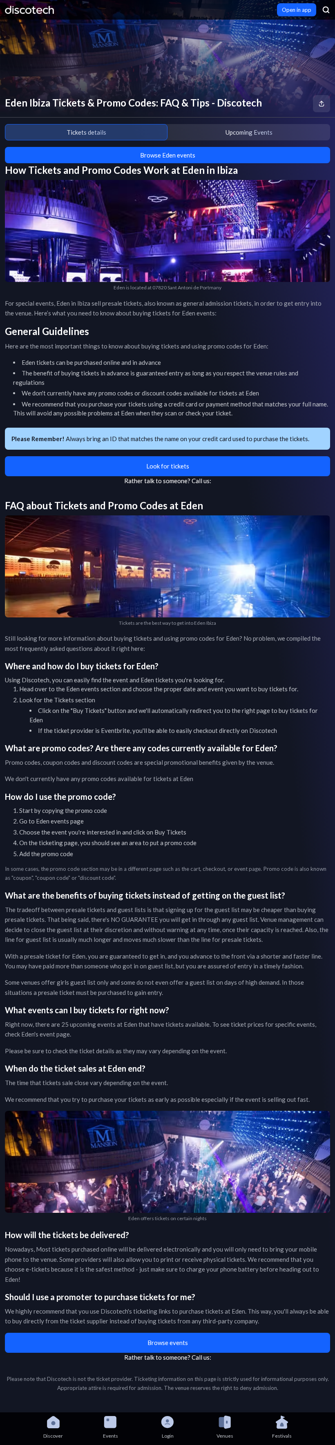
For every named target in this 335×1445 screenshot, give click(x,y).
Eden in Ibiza (73, 303)
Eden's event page (45, 1034)
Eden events (82, 689)
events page (67, 821)
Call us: (201, 480)
